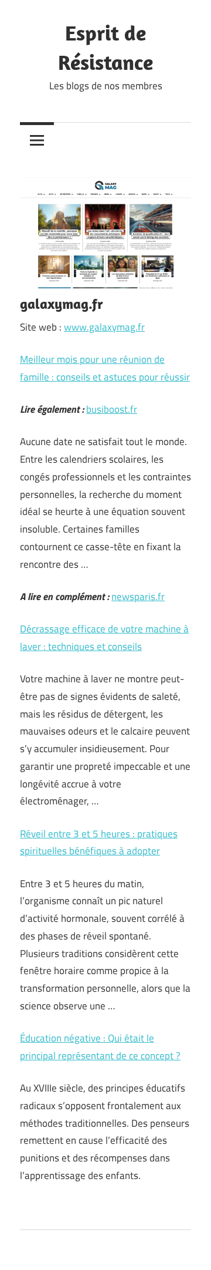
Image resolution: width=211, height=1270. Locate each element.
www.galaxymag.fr (104, 327)
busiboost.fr (111, 409)
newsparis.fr (138, 596)
